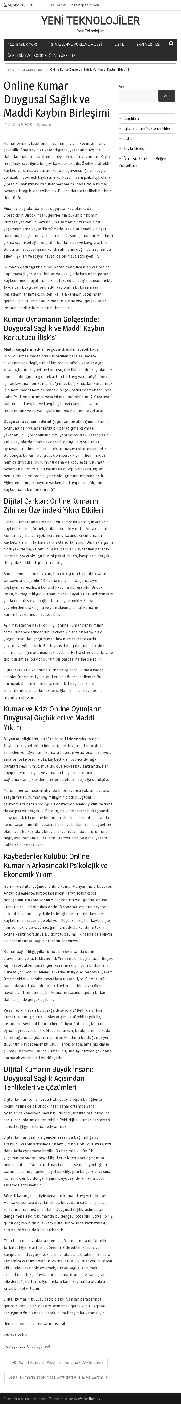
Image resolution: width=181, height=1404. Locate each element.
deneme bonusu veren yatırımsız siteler (38, 1323)
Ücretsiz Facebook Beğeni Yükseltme (43, 55)
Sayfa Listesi (134, 148)
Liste (119, 44)
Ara (121, 86)
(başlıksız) (131, 118)
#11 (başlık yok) (22, 44)
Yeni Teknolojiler (90, 21)
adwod (46, 125)
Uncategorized (38, 1346)
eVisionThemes (89, 1398)
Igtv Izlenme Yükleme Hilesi (76, 44)
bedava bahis (15, 1334)
